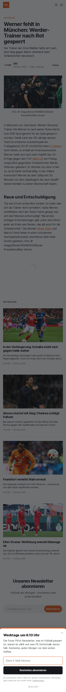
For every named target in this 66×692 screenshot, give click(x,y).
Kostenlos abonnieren (33, 670)
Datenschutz (38, 680)
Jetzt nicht (33, 686)
